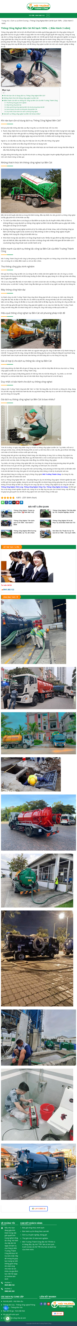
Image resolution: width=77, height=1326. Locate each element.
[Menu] (48, 15)
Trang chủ (5, 21)
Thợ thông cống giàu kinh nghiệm (17, 103)
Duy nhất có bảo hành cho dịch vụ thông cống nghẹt (22, 111)
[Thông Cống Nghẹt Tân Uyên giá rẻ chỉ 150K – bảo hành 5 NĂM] (6, 523)
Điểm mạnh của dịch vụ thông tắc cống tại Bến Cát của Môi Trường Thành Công (31, 100)
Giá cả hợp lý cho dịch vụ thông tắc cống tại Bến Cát (22, 109)
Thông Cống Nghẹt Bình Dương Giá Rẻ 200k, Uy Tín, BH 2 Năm (25, 532)
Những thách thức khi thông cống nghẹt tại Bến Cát (21, 98)
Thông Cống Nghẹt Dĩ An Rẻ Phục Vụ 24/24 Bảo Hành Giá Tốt (64, 522)
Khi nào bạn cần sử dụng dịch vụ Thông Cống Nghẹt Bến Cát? (24, 95)
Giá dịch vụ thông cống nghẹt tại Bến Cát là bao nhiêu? (22, 114)
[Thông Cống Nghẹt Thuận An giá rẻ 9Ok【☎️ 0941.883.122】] (6, 513)
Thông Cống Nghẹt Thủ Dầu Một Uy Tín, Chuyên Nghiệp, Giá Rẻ (64, 511)
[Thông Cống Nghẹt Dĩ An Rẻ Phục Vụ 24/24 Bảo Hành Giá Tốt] (45, 524)
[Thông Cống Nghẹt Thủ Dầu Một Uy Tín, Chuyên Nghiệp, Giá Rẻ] (45, 513)
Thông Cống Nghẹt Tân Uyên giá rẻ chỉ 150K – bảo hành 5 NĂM (24, 522)
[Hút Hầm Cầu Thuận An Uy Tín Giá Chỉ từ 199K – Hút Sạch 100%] (45, 534)
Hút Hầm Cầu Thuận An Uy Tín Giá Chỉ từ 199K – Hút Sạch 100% (64, 532)
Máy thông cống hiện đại (14, 105)
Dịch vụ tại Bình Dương (19, 21)
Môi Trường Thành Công (44, 1323)
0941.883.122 (8, 589)
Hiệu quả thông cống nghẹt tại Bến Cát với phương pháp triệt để (25, 107)
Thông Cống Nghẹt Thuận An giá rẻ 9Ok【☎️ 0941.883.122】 (24, 511)
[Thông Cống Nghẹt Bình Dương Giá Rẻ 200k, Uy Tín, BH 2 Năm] (6, 534)
